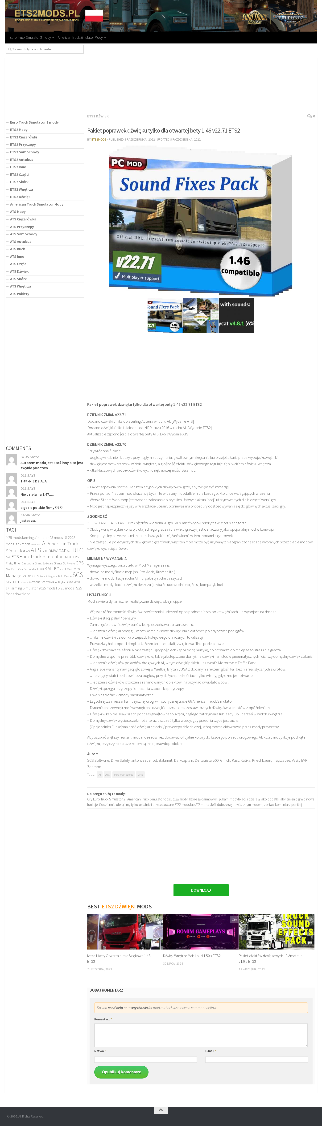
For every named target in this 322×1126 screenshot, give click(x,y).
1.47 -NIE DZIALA (34, 481)
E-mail (210, 1051)
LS (61, 569)
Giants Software (64, 563)
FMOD (68, 556)
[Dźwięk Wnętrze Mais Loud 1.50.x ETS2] (201, 932)
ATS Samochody (23, 234)
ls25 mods (22, 544)
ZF (7, 588)
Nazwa (100, 1051)
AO (28, 551)
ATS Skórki (19, 278)
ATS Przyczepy (22, 226)
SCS (77, 574)
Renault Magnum (49, 576)
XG (78, 582)
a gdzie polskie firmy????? (42, 507)
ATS (107, 774)
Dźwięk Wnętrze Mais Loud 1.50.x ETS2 (192, 955)
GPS (80, 563)
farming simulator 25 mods (42, 537)
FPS (75, 557)
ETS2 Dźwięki (98, 116)
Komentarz (103, 1019)
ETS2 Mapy (19, 129)
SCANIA (67, 576)
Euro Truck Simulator (41, 556)
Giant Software (44, 563)
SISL (9, 582)
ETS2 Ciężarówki (23, 137)
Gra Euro (11, 569)
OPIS (140, 774)
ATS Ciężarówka (23, 219)
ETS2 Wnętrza (21, 189)
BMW (53, 551)
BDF (45, 551)
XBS (71, 582)
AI (100, 774)
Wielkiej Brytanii (57, 582)
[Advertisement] (201, 78)
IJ (38, 569)
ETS (15, 556)
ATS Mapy (18, 211)
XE (75, 582)
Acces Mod (36, 544)
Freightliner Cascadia (20, 563)
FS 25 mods (65, 588)
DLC (77, 550)
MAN (70, 569)
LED (55, 569)
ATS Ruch (17, 248)
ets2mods (99, 139)
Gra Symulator (27, 569)
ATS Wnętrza (20, 286)
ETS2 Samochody (24, 152)
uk (20, 581)
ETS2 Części (19, 174)
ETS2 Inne (18, 166)
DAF (62, 551)
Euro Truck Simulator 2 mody (30, 37)
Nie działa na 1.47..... (37, 494)
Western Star (38, 582)
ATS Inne (17, 256)
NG (30, 576)
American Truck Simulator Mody (80, 37)
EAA (8, 557)
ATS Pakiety (19, 293)
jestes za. (28, 520)
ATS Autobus (20, 241)
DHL (69, 551)
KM (48, 568)
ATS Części (18, 263)
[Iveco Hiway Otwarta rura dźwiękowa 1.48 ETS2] (125, 932)
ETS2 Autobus (21, 159)
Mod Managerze (123, 774)
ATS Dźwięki (19, 271)
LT (64, 569)
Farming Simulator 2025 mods (32, 588)
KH (42, 569)
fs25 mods (13, 537)
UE (15, 582)
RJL (60, 576)
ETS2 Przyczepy (23, 144)
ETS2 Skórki (19, 181)
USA (25, 582)
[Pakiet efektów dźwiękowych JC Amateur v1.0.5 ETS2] (276, 932)
